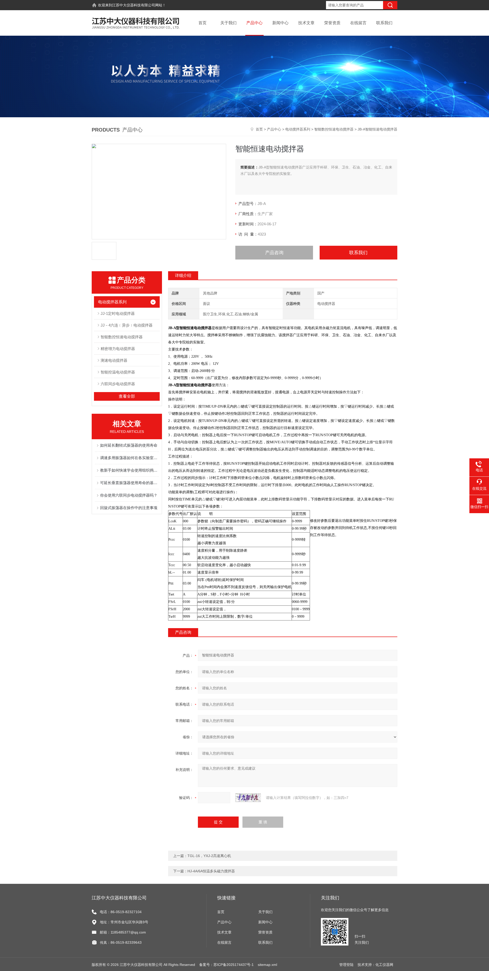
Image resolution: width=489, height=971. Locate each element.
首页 (202, 23)
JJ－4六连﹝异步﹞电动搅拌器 (127, 325)
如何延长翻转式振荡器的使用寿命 (128, 445)
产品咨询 (274, 252)
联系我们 (384, 23)
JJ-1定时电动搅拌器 (118, 313)
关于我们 (228, 23)
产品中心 (254, 23)
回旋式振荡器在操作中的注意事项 (128, 508)
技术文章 (306, 23)
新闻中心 (280, 23)
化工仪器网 (384, 965)
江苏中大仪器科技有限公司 (133, 5)
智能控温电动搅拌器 (118, 372)
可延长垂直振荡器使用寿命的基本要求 (129, 483)
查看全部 (127, 396)
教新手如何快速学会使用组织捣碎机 (129, 470)
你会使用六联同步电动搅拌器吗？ (128, 495)
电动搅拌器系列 (297, 129)
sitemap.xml (267, 965)
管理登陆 (346, 965)
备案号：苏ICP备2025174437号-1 (226, 965)
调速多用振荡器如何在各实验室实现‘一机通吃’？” (129, 458)
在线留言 (358, 23)
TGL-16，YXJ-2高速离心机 (209, 856)
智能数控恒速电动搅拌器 (334, 129)
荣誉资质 (332, 23)
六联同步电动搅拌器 (118, 384)
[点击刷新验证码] (248, 797)
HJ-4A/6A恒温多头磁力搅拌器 (211, 871)
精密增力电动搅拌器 (118, 348)
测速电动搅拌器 (114, 360)
